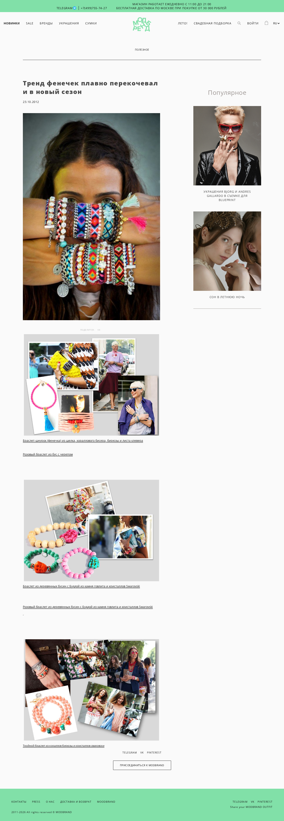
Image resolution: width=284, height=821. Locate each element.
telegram (129, 752)
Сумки (91, 23)
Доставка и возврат (75, 802)
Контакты (18, 802)
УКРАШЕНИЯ (69, 23)
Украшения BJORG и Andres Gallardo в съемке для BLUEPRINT (227, 196)
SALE (29, 23)
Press (36, 802)
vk (99, 329)
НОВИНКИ (12, 23)
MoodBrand (106, 802)
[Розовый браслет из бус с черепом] (91, 385)
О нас (50, 802)
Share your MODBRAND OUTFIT (251, 807)
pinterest (154, 752)
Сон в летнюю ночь (227, 297)
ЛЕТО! (183, 23)
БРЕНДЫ (46, 23)
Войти (253, 23)
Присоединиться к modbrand (142, 765)
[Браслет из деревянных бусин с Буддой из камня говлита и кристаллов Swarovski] (91, 530)
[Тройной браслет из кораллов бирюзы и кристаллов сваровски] (91, 690)
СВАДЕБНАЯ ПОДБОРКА (212, 23)
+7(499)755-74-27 (94, 8)
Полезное (142, 49)
